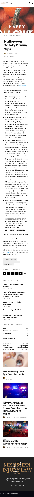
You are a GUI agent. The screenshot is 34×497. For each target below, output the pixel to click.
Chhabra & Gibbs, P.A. (13, 53)
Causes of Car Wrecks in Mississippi (15, 442)
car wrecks (22, 85)
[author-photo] (4, 378)
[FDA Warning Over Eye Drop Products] (15, 359)
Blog (5, 35)
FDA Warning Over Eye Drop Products (13, 373)
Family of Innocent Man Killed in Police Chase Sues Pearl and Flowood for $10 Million (14, 294)
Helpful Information (14, 35)
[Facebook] (4, 273)
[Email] (16, 273)
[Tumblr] (20, 273)
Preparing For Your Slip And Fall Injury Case (22, 347)
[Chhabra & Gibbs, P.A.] (5, 53)
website (7, 252)
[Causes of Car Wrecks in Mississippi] (15, 429)
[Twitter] (8, 273)
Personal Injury (9, 38)
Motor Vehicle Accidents (12, 36)
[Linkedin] (12, 273)
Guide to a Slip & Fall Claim (12, 310)
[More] (25, 273)
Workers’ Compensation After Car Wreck (8, 347)
